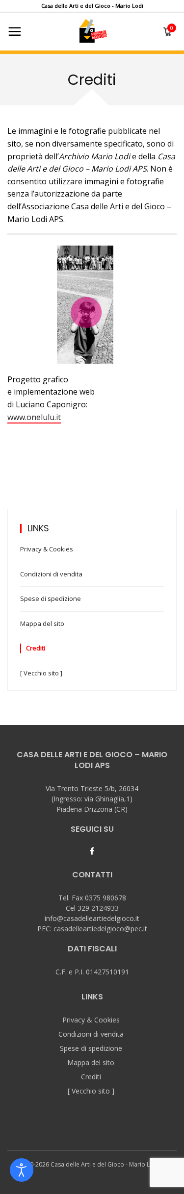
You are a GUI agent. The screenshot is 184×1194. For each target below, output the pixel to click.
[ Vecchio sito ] (41, 673)
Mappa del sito (42, 623)
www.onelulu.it (34, 417)
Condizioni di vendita (51, 574)
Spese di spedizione (50, 598)
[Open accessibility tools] (21, 1170)
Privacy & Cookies (46, 549)
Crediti (35, 648)
